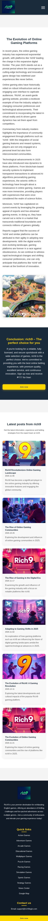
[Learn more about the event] (24, 21)
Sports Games (24, 877)
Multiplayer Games (24, 856)
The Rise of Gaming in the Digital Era (23, 578)
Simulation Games (24, 872)
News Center (24, 888)
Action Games (24, 835)
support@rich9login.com (27, 909)
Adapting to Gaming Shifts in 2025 (21, 629)
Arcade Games (24, 846)
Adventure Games (24, 841)
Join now (24, 387)
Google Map (24, 893)
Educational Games (24, 851)
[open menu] (43, 7)
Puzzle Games (24, 862)
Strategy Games (24, 883)
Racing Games (24, 867)
